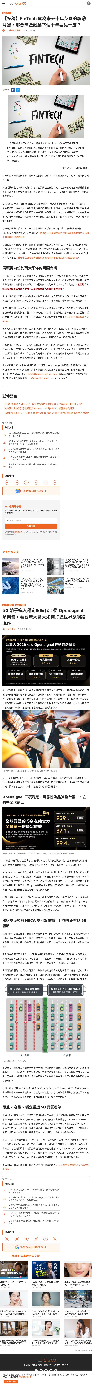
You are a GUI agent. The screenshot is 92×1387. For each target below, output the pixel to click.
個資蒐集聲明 (17, 532)
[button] (3, 3)
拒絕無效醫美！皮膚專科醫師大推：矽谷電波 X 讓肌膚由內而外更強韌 (77, 1283)
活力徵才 (56, 1365)
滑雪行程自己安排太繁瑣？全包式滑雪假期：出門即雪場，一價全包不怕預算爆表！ (77, 1312)
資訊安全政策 (37, 1365)
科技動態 (6, 13)
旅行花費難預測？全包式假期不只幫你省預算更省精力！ (13, 1341)
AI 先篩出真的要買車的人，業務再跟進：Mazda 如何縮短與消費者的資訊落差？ (34, 450)
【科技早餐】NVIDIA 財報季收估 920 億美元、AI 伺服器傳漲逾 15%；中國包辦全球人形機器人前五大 (77, 563)
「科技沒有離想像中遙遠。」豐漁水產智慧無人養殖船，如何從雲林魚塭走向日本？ (34, 458)
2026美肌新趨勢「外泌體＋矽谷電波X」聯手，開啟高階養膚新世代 (45, 1312)
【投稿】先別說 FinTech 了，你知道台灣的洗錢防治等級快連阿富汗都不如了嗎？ (42, 404)
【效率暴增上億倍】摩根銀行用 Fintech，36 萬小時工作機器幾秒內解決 (38, 408)
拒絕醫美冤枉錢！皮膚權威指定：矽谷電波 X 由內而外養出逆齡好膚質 (13, 1312)
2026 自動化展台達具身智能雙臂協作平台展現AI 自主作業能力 (77, 581)
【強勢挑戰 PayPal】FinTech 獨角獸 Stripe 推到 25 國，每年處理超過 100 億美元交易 (45, 413)
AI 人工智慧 (8, 605)
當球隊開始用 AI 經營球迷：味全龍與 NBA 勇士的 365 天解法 (34, 466)
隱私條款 (27, 1365)
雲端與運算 (20, 605)
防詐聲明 (65, 1365)
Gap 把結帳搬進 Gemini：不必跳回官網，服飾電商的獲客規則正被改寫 (34, 434)
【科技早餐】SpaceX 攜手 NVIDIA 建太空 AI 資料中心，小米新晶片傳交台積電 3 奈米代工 (32, 563)
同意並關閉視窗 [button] (10, 1381)
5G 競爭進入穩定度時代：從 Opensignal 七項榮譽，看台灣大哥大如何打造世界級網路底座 (34, 442)
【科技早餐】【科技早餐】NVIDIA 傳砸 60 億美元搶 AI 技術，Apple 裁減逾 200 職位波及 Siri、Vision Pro (33, 583)
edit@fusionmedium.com (42, 374)
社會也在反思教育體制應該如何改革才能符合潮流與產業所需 (48, 257)
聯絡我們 (47, 1365)
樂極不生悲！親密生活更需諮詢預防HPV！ (13, 1283)
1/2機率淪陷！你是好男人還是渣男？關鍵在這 (45, 1283)
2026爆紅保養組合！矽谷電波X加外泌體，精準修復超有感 (45, 1341)
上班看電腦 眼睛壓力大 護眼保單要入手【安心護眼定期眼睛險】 (77, 1341)
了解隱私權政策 (25, 1377)
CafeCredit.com (38, 378)
